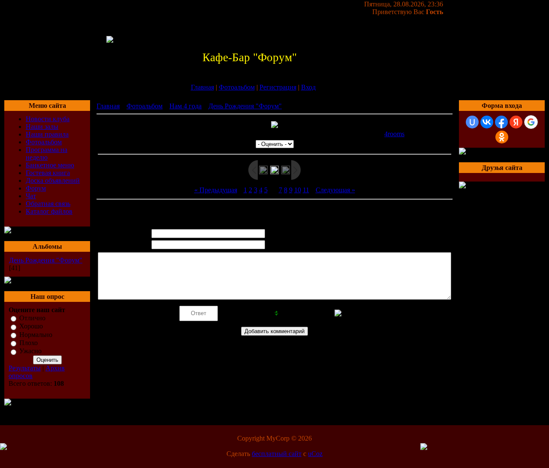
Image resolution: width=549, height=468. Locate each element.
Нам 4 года (185, 106)
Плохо (28, 342)
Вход (308, 87)
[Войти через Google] (531, 122)
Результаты (25, 368)
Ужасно (30, 351)
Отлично (32, 318)
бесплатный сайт (277, 453)
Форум (36, 188)
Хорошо (31, 326)
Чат (31, 196)
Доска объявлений (53, 180)
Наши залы (42, 126)
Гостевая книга (48, 172)
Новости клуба (47, 118)
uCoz (315, 453)
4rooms (394, 133)
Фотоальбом (237, 87)
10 (297, 190)
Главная (202, 87)
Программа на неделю (46, 153)
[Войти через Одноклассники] (501, 137)
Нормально (35, 334)
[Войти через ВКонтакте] (486, 122)
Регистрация (277, 87)
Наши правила (47, 134)
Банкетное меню (50, 165)
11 (306, 190)
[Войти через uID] (472, 122)
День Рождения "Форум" (45, 260)
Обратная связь (48, 203)
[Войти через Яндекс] (516, 122)
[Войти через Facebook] (501, 122)
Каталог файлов (49, 211)
